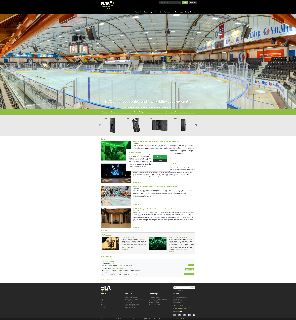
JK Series (103, 307)
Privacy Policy (148, 318)
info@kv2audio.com (182, 308)
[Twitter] (179, 315)
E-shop (185, 2)
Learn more (132, 167)
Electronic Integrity (154, 301)
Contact (176, 294)
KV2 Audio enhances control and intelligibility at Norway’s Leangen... (156, 186)
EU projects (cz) (129, 302)
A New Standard (153, 296)
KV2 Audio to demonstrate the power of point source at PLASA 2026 (156, 141)
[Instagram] (189, 315)
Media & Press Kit (129, 301)
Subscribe (192, 287)
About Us (138, 12)
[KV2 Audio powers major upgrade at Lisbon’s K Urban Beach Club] (116, 173)
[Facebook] (174, 315)
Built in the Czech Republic (131, 297)
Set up (160, 163)
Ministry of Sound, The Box (178, 237)
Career (155, 318)
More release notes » (107, 279)
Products (158, 12)
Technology (148, 12)
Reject (160, 160)
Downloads (179, 12)
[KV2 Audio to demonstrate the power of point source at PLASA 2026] (116, 151)
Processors (103, 305)
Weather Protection (130, 309)
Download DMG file (189, 273)
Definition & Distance (154, 297)
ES (101, 297)
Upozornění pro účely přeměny (132, 304)
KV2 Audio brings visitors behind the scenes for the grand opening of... (156, 209)
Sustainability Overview (131, 305)
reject (134, 166)
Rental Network (190, 12)
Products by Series (109, 112)
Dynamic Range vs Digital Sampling (158, 299)
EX (101, 296)
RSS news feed (179, 290)
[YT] (184, 315)
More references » (106, 256)
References (168, 12)
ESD (102, 299)
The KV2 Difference (130, 296)
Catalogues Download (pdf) (176, 112)
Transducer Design (154, 302)
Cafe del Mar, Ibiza (128, 237)
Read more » (137, 182)
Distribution (193, 2)
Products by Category (142, 112)
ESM (102, 304)
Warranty (141, 318)
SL (101, 302)
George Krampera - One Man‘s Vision (134, 299)
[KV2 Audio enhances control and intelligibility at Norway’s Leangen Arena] (116, 196)
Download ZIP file (189, 269)
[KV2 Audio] (107, 5)
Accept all (160, 157)
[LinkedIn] (194, 315)
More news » (105, 230)
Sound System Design (154, 304)
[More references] (110, 243)
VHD (102, 301)
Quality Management (130, 307)
